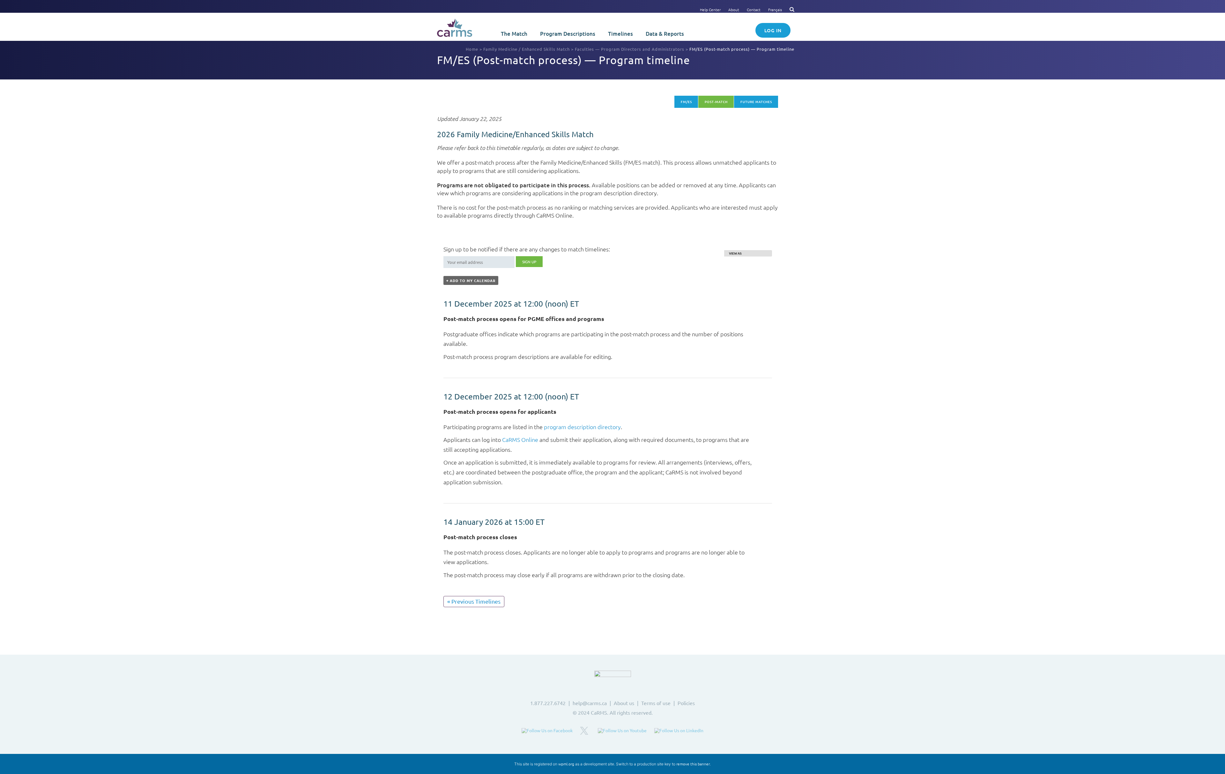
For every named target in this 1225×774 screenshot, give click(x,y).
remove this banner (693, 763)
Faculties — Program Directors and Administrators (629, 49)
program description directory (582, 426)
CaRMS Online (520, 439)
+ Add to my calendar (470, 280)
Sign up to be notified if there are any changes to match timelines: (526, 249)
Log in (773, 30)
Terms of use (656, 703)
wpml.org (566, 763)
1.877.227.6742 (548, 703)
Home (472, 49)
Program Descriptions (567, 33)
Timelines (620, 33)
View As (735, 253)
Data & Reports (665, 33)
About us (624, 703)
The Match (514, 33)
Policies (686, 703)
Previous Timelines (474, 601)
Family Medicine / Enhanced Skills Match (526, 49)
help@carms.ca (590, 703)
